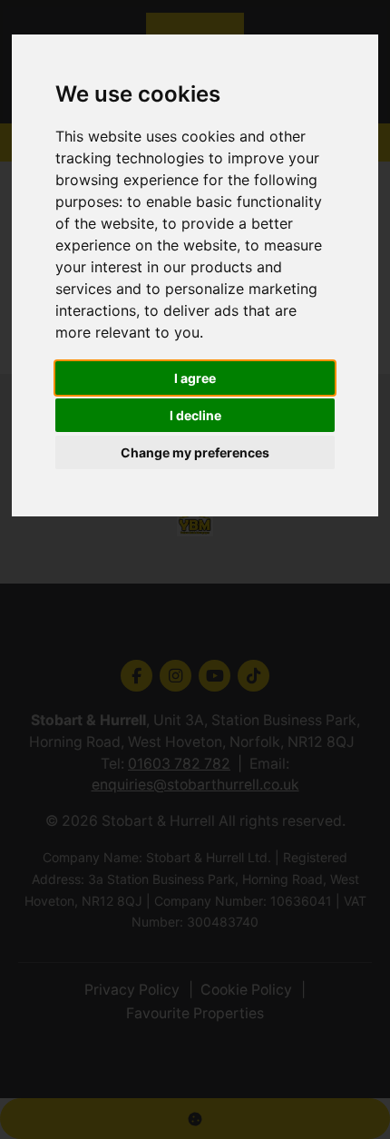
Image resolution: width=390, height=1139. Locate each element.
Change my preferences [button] (195, 452)
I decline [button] (195, 415)
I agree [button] (195, 378)
